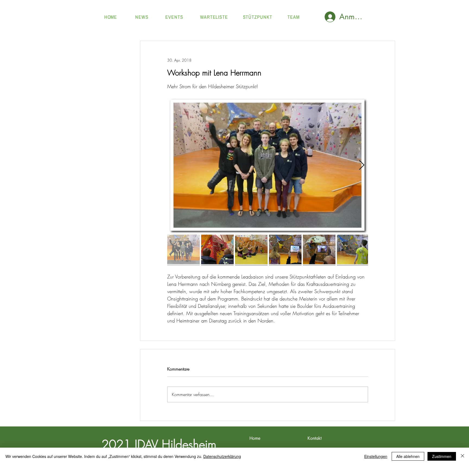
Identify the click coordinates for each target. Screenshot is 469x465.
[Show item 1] (183, 249)
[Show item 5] (319, 249)
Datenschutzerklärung (222, 456)
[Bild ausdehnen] (267, 165)
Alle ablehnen (408, 456)
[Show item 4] (285, 249)
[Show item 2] (217, 249)
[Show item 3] (251, 249)
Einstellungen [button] (375, 456)
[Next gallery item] (362, 165)
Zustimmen (441, 456)
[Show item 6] (353, 249)
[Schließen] (462, 456)
